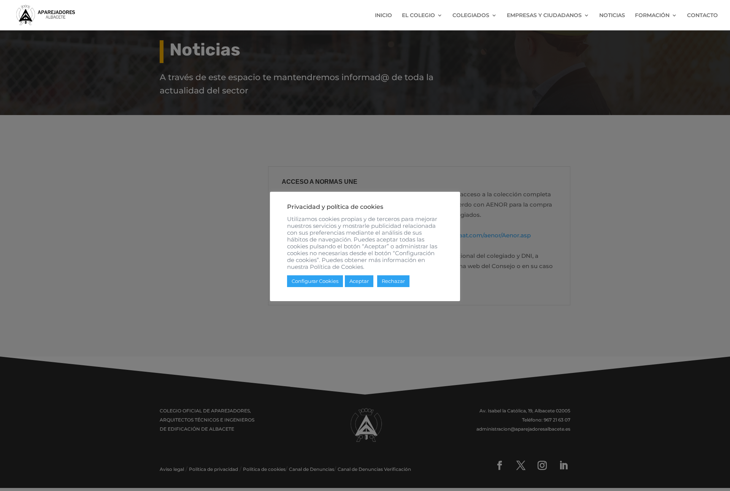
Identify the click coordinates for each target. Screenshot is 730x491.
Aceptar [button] (359, 281)
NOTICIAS (612, 16)
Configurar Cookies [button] (315, 281)
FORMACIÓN (652, 16)
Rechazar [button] (393, 281)
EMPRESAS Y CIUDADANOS (544, 16)
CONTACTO (702, 16)
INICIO (383, 16)
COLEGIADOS (470, 16)
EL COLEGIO (418, 16)
